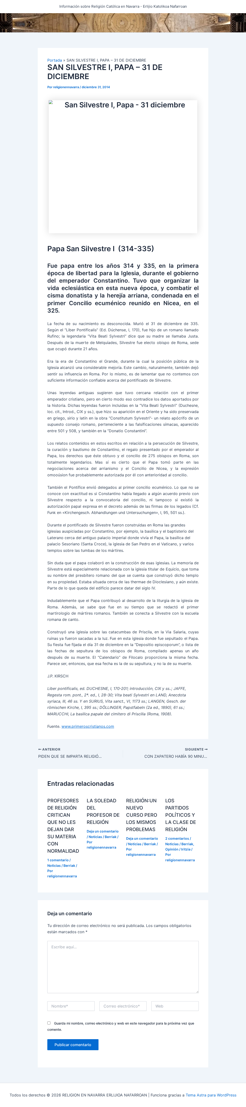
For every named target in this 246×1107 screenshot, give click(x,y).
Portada (54, 60)
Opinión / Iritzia (178, 849)
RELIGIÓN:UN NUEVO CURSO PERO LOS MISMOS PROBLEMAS (141, 815)
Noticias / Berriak (61, 865)
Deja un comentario (103, 831)
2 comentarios (177, 838)
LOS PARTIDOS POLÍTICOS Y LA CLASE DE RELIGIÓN (180, 815)
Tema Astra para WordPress (211, 1095)
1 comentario (58, 860)
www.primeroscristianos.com (88, 726)
